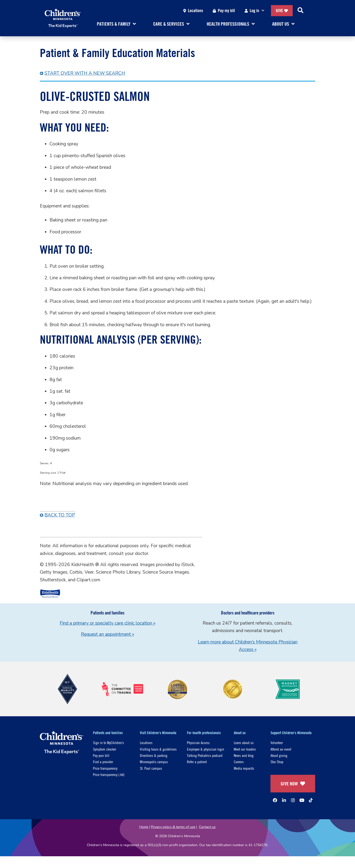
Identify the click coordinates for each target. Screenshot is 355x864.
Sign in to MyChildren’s (108, 742)
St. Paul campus (151, 768)
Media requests (244, 768)
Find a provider (103, 761)
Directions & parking (153, 755)
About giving (278, 755)
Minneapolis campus (154, 761)
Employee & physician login (205, 749)
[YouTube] (302, 800)
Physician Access (198, 742)
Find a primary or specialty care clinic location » (107, 623)
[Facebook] (275, 800)
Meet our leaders (245, 749)
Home (143, 827)
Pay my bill (226, 10)
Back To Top (59, 515)
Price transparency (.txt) (108, 774)
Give (279, 10)
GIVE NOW (289, 784)
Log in (254, 10)
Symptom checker (104, 749)
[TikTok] (311, 800)
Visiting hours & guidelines (158, 749)
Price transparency (105, 768)
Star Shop (276, 761)
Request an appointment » (107, 634)
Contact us (207, 827)
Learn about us (244, 742)
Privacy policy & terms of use (173, 827)
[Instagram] (293, 800)
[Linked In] (284, 800)
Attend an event (280, 749)
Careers (239, 761)
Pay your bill (101, 755)
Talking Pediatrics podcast (204, 755)
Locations (195, 10)
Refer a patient (197, 761)
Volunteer (276, 742)
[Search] (300, 10)
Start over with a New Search (84, 73)
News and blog (244, 755)
